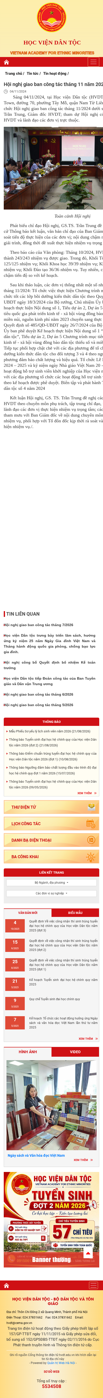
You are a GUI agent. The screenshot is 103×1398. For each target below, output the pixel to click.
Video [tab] (75, 1052)
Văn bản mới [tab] (28, 913)
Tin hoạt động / (56, 73)
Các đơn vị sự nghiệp (50, 893)
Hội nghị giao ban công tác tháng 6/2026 (38, 694)
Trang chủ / (14, 73)
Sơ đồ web (52, 1371)
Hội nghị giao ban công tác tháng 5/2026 (38, 705)
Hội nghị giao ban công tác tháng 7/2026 (38, 625)
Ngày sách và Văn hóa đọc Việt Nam (36, 1155)
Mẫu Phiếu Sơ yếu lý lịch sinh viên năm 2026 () (49, 731)
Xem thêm (85, 793)
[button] (88, 1253)
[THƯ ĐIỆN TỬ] (51, 813)
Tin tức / (34, 73)
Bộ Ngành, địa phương (50, 882)
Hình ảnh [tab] (28, 1052)
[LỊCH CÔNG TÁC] (51, 830)
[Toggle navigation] (93, 62)
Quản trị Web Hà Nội (61, 1363)
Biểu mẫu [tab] (75, 913)
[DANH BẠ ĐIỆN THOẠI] (51, 846)
